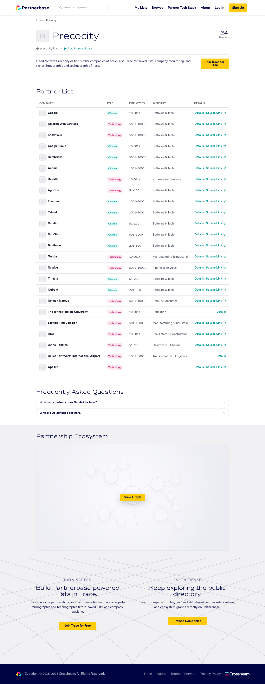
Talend (52, 212)
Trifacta (53, 278)
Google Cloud (57, 146)
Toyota (52, 256)
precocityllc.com (50, 48)
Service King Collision (62, 323)
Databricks (55, 157)
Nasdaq (53, 267)
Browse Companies (187, 621)
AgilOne (53, 190)
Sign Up (238, 7)
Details (199, 113)
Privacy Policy (210, 673)
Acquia (52, 168)
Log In (219, 7)
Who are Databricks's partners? (60, 413)
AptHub (53, 367)
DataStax (54, 234)
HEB (51, 334)
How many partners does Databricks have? (68, 402)
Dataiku (53, 223)
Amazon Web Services (63, 124)
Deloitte (53, 179)
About (205, 7)
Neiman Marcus (58, 301)
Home (39, 20)
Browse (157, 7)
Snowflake (55, 135)
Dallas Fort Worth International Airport (74, 356)
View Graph (132, 497)
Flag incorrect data (80, 48)
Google (53, 113)
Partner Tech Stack (182, 7)
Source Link (214, 113)
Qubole (53, 289)
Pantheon (54, 245)
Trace (148, 673)
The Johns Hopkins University (68, 312)
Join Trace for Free (214, 63)
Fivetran (53, 201)
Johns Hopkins (58, 345)
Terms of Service (183, 673)
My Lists (141, 7)
